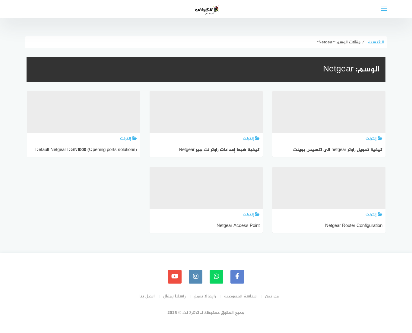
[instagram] (195, 277)
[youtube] (175, 277)
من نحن (272, 296)
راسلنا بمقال (174, 296)
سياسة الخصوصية (240, 296)
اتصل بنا (147, 296)
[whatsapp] (216, 277)
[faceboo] (237, 277)
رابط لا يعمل (205, 296)
